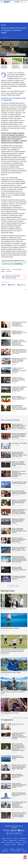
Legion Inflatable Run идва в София (11, 672)
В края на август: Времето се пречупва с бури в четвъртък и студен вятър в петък (19, 389)
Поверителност (5, 851)
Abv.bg (3, 838)
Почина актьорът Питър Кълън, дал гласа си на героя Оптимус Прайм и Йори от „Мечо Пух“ (19, 767)
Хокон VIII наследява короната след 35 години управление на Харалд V (19, 492)
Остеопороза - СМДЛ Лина (19, 443)
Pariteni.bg (7, 844)
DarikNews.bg (23, 838)
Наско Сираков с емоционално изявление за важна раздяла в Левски (19, 785)
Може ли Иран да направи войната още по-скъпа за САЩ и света (19, 398)
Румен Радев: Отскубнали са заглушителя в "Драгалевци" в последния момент (19, 324)
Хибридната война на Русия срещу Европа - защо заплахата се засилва (18, 521)
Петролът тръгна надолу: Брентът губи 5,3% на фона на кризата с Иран (19, 549)
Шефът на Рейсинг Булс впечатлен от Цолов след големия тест (19, 794)
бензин (9, 271)
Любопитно (14, 429)
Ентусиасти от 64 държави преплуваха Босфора (18, 757)
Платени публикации (15, 851)
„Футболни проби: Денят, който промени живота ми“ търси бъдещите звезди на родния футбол (13, 651)
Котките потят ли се (18, 724)
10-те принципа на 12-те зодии (10, 713)
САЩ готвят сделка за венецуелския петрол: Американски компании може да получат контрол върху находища (19, 559)
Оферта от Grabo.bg (16, 444)
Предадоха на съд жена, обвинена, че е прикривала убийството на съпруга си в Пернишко (19, 473)
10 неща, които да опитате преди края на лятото (13, 692)
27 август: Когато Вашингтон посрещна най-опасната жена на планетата (18, 379)
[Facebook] (14, 852)
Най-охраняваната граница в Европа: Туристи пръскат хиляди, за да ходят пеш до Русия (19, 407)
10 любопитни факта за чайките (10, 628)
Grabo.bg (25, 842)
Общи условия (20, 849)
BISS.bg (3, 842)
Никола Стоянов (6, 269)
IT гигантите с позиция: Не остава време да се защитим (19, 577)
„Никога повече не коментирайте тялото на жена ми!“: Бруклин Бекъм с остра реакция (19, 426)
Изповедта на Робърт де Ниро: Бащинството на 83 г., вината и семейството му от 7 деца (19, 351)
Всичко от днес (14, 585)
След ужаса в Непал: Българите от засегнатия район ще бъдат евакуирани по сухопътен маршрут (19, 342)
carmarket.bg (14, 373)
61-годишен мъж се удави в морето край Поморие (19, 482)
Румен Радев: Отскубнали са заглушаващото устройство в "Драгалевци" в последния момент (19, 804)
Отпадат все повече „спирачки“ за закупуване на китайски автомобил (19, 370)
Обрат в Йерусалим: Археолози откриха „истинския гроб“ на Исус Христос (19, 530)
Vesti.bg (7, 2)
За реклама (12, 849)
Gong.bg (16, 838)
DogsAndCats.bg (13, 840)
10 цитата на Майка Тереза (9, 608)
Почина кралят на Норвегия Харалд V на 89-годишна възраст (19, 332)
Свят (13, 495)
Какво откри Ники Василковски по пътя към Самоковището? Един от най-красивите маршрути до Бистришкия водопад (18, 747)
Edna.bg (14, 844)
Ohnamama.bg (10, 842)
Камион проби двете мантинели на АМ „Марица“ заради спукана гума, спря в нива (19, 454)
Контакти (24, 851)
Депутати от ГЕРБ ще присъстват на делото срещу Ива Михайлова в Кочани (19, 463)
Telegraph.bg (20, 844)
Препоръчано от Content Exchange (19, 717)
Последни (17, 2)
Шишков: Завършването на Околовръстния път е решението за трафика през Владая (19, 435)
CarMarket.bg (21, 840)
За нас (5, 849)
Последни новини (10, 420)
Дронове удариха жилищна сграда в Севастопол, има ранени (19, 568)
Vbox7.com (9, 838)
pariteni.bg (14, 364)
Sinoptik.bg (18, 842)
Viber (5, 284)
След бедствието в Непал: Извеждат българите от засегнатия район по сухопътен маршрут (19, 814)
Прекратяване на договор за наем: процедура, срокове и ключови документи (19, 360)
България (3, 25)
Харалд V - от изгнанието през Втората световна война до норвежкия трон (19, 502)
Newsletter (12, 284)
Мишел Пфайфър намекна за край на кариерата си (17, 776)
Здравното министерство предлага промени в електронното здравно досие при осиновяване (19, 511)
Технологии (14, 580)
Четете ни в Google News (15, 833)
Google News (22, 284)
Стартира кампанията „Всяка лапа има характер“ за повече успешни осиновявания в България (19, 735)
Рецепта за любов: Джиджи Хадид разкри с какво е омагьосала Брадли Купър (19, 540)
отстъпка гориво (17, 269)
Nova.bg (5, 840)
